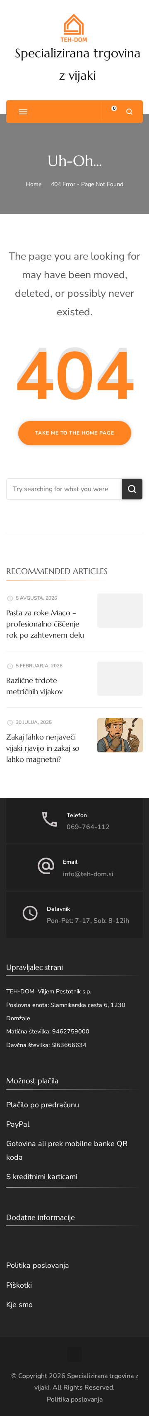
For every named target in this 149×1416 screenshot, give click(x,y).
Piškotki (19, 1285)
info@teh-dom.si (88, 874)
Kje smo (19, 1305)
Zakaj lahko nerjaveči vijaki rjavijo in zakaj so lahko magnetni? (42, 748)
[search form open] (129, 111)
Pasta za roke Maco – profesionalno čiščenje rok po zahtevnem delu (45, 624)
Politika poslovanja (37, 1265)
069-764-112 (88, 827)
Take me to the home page (74, 433)
